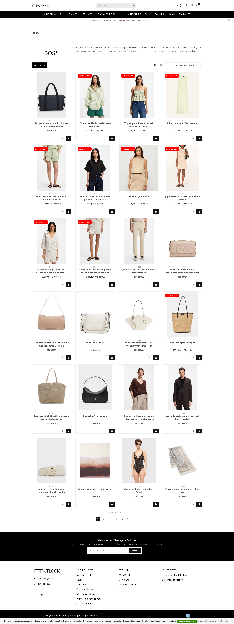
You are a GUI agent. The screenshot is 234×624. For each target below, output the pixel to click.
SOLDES (159, 14)
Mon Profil (124, 575)
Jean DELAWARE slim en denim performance (139, 271)
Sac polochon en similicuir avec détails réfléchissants (51, 125)
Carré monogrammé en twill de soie (182, 491)
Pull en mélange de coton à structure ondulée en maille (51, 271)
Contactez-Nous (84, 589)
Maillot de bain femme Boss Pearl (139, 491)
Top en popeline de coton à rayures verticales (139, 125)
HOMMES (72, 14)
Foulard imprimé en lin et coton (95, 489)
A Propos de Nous (85, 594)
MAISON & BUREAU (139, 14)
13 (128, 519)
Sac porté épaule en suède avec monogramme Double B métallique (51, 345)
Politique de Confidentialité (175, 575)
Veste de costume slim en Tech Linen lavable (182, 417)
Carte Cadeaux (83, 603)
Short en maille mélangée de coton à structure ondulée (95, 271)
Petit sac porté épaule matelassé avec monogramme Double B (182, 272)
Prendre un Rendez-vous (89, 598)
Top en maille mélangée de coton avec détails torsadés (139, 417)
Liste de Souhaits (127, 584)
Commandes (125, 579)
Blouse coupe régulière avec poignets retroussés (95, 198)
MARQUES (184, 14)
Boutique (81, 584)
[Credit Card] (188, 616)
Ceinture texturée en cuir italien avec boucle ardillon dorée (51, 492)
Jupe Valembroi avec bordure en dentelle (182, 198)
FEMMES (87, 14)
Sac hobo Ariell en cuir (95, 415)
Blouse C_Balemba (139, 196)
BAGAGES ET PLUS (108, 14)
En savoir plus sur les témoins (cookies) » (213, 621)
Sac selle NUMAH (95, 342)
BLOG (172, 14)
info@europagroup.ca (45, 578)
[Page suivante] (134, 519)
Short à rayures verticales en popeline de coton (51, 198)
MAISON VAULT (52, 14)
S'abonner (135, 550)
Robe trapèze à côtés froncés (182, 123)
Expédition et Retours (173, 579)
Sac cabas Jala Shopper (182, 342)
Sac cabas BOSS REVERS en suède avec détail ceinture (51, 417)
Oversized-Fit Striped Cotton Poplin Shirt (95, 125)
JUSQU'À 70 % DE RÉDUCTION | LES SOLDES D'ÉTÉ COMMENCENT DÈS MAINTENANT (117, 20)
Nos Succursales (84, 575)
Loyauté (80, 579)
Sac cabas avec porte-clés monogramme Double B (139, 344)
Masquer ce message (187, 621)
